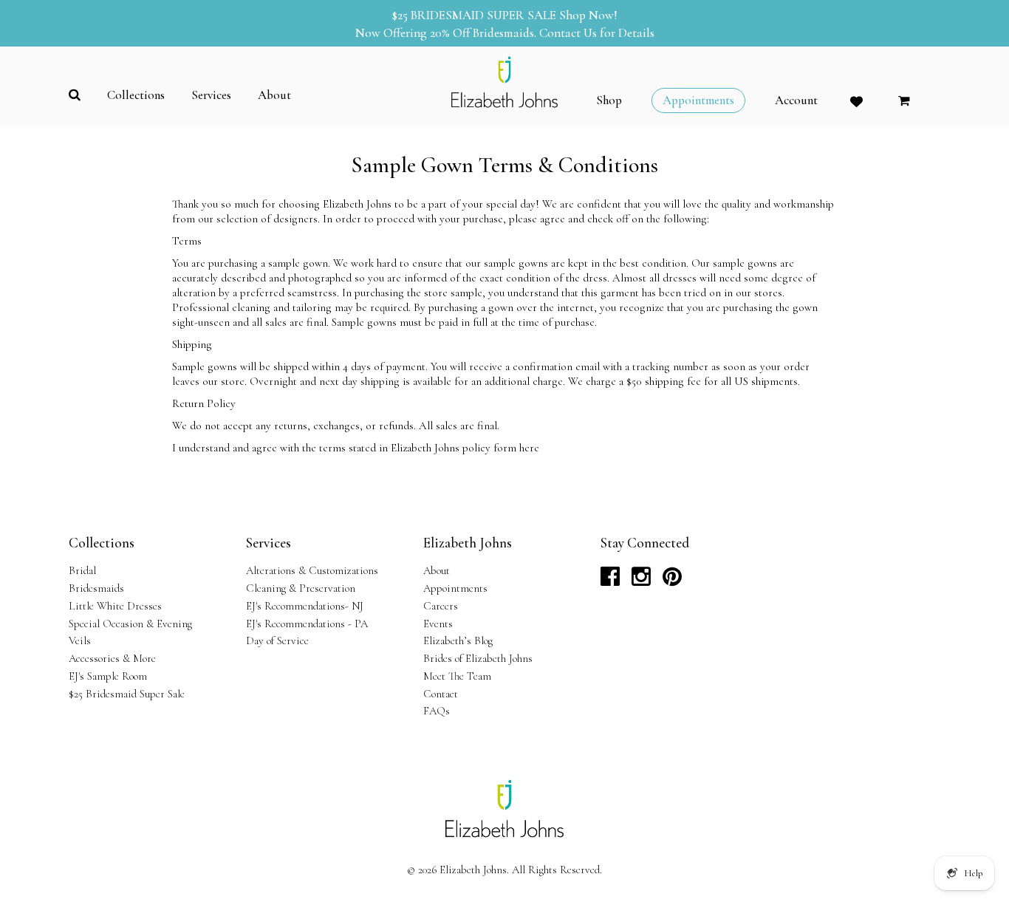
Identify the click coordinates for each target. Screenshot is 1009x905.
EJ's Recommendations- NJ (304, 605)
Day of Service (277, 640)
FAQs (436, 710)
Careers (440, 605)
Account (796, 100)
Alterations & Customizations (312, 570)
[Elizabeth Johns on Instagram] (641, 580)
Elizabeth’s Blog (458, 640)
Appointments (455, 588)
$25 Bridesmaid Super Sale (127, 693)
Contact (440, 693)
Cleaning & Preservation (300, 588)
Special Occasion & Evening (130, 623)
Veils (80, 640)
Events (438, 623)
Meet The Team (457, 676)
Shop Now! (588, 15)
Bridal (82, 570)
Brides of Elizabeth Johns (478, 658)
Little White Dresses (115, 605)
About (436, 570)
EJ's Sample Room (108, 676)
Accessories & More (112, 658)
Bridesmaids (96, 588)
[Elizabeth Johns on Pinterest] (672, 580)
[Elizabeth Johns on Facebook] (610, 580)
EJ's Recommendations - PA (307, 623)
